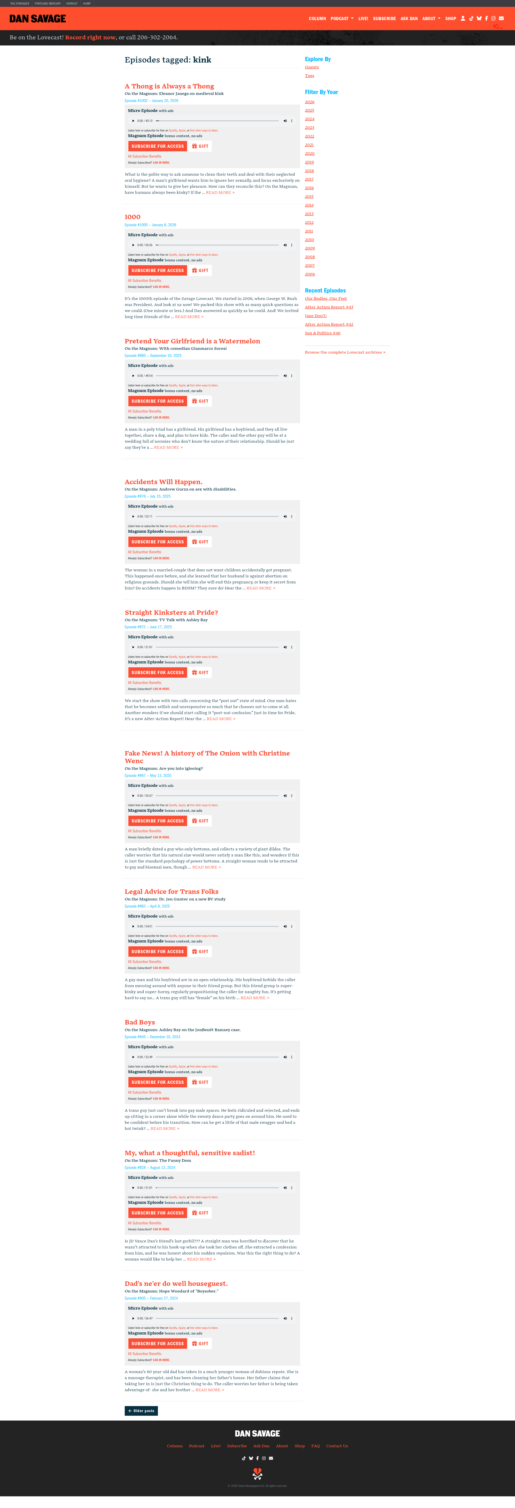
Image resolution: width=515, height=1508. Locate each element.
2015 (309, 196)
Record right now (90, 37)
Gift (202, 146)
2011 (309, 231)
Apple (182, 130)
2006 (310, 274)
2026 (309, 102)
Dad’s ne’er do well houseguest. (176, 1284)
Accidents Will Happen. (164, 482)
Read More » (220, 192)
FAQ (315, 1446)
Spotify (173, 130)
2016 (309, 188)
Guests (312, 67)
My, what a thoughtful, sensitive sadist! (190, 1153)
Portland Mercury (48, 3)
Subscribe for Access (158, 146)
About (429, 18)
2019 (309, 162)
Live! (363, 18)
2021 (309, 145)
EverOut (71, 3)
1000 (133, 217)
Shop (450, 18)
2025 (309, 110)
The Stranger (19, 3)
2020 (310, 153)
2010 (309, 239)
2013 (309, 213)
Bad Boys (140, 1023)
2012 (309, 222)
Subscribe (384, 18)
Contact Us (337, 1446)
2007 (310, 265)
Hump (87, 3)
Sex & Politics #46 (322, 333)
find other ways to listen (203, 130)
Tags (309, 75)
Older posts (141, 1410)
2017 (309, 179)
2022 (309, 136)
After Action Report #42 (329, 324)
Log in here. (161, 162)
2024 (309, 119)
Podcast (340, 18)
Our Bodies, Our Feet (326, 298)
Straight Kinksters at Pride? (171, 613)
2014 (309, 205)
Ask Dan (409, 18)
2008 (310, 257)
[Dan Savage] (38, 18)
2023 (309, 127)
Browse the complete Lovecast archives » (345, 352)
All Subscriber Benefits (144, 156)
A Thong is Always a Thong (169, 86)
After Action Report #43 (329, 307)
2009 (310, 248)
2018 (309, 170)
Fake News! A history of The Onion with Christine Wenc (207, 757)
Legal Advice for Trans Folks (172, 892)
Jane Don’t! (316, 315)
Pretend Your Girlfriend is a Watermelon (192, 341)
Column (317, 18)
